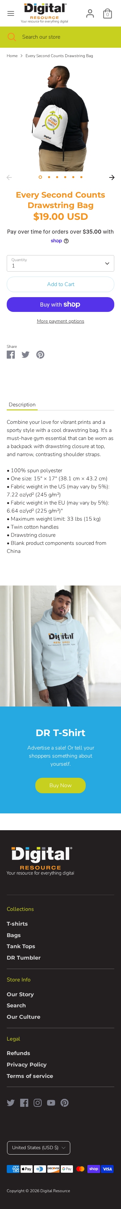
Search (16, 1005)
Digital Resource (55, 1191)
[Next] (112, 177)
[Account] (90, 10)
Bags (14, 935)
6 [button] (81, 177)
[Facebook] (24, 1103)
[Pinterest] (65, 1103)
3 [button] (57, 177)
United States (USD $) (35, 1147)
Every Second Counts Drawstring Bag (59, 55)
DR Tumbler (24, 958)
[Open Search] (11, 37)
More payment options (60, 321)
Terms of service (30, 1076)
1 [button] (40, 177)
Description (22, 404)
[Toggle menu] (10, 13)
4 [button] (65, 177)
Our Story (20, 994)
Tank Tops (21, 946)
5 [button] (73, 177)
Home (12, 55)
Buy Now (60, 785)
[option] (60, 117)
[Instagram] (38, 1103)
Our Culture (23, 1017)
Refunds (18, 1053)
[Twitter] (11, 1103)
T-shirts (17, 924)
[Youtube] (51, 1103)
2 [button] (49, 177)
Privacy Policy (27, 1064)
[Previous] (9, 177)
